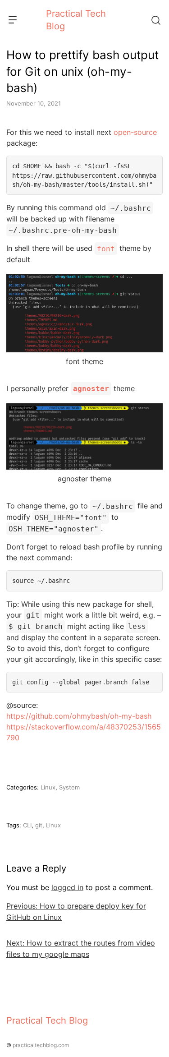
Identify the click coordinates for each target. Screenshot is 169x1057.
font (106, 248)
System (69, 787)
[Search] (155, 20)
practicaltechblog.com (41, 1045)
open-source (135, 132)
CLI (27, 825)
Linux (48, 787)
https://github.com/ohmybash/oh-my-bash (78, 715)
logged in (67, 887)
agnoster (91, 388)
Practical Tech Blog (47, 1020)
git (38, 825)
